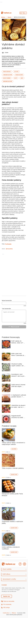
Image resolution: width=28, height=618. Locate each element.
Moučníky (14, 449)
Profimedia (8, 244)
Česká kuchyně (19, 74)
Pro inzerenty (7, 604)
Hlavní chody (14, 474)
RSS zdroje (6, 607)
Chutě (15, 78)
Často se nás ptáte (8, 601)
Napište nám (6, 596)
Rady (22, 78)
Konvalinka (10, 248)
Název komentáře (7, 300)
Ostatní (16, 71)
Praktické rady (7, 71)
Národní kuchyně (7, 81)
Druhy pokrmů (6, 78)
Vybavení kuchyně (7, 74)
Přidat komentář (15, 326)
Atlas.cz (14, 613)
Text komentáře (6, 308)
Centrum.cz (6, 613)
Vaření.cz (3, 17)
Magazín (9, 17)
